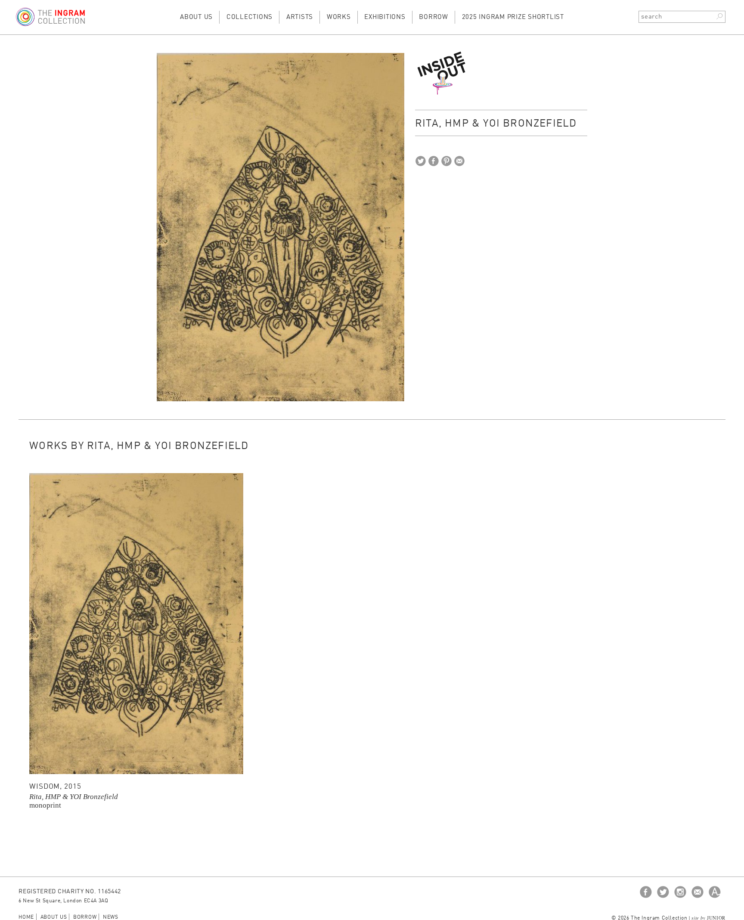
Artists (299, 17)
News (110, 917)
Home (26, 917)
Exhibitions (384, 17)
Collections (249, 17)
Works (339, 17)
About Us (196, 17)
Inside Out (442, 73)
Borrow (433, 17)
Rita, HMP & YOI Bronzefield (73, 797)
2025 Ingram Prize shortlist (513, 17)
